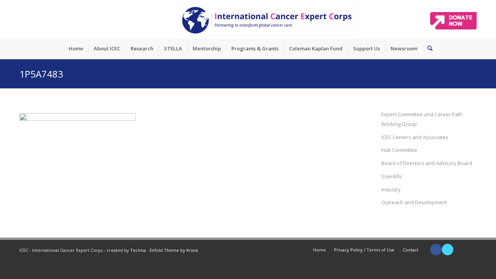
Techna (138, 250)
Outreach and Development (414, 202)
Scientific (391, 176)
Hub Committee (399, 149)
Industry (391, 189)
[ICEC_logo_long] (267, 19)
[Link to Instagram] (471, 249)
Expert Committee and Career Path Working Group (422, 119)
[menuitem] (76, 48)
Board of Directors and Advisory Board (426, 163)
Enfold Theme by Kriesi (174, 250)
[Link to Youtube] (459, 249)
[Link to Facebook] (436, 249)
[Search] (427, 48)
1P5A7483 (41, 73)
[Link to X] (447, 249)
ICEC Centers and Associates (414, 137)
